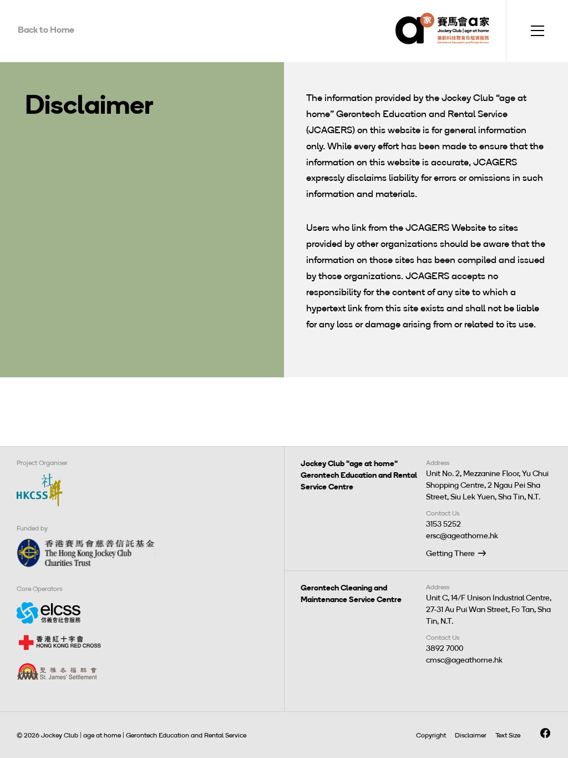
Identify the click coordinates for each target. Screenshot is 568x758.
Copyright (431, 735)
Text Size (507, 735)
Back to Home (46, 29)
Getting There (450, 553)
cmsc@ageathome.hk (464, 660)
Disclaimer (470, 735)
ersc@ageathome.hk (462, 535)
